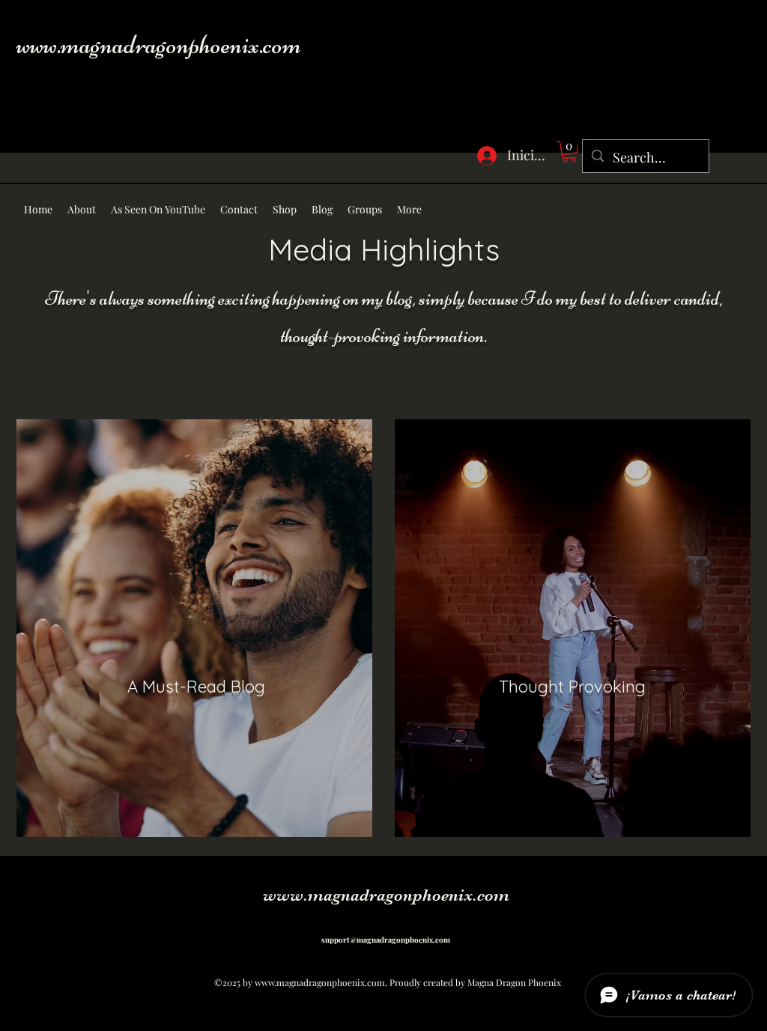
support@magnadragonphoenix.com (385, 939)
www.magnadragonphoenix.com (158, 44)
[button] (569, 151)
